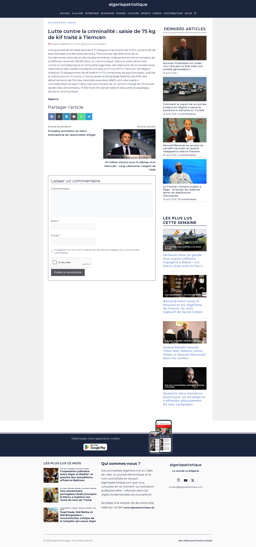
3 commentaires (187, 114)
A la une (77, 13)
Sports (145, 13)
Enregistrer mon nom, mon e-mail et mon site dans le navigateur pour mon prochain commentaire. (96, 251)
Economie (107, 13)
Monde (121, 13)
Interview (92, 13)
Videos (156, 13)
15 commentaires (187, 199)
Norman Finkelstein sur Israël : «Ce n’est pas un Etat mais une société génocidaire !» (183, 66)
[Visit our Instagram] (185, 480)
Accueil (65, 13)
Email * (55, 235)
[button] (195, 13)
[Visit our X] (192, 480)
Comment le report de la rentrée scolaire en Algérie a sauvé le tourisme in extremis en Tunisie (184, 107)
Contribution (173, 13)
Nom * (55, 220)
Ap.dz (188, 13)
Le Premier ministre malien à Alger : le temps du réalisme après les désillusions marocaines (182, 191)
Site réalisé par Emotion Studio (195, 540)
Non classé (68, 22)
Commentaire (60, 188)
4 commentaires (187, 155)
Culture (133, 13)
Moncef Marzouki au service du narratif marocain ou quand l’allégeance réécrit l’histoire (183, 148)
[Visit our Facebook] (178, 480)
